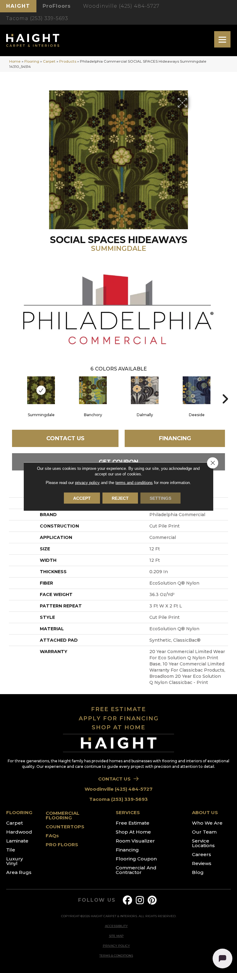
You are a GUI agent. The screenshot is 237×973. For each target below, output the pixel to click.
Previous (12, 390)
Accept (82, 498)
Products (67, 61)
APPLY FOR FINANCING (119, 718)
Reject (120, 498)
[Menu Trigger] (222, 39)
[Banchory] (93, 390)
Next (225, 390)
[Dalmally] (145, 390)
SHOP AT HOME (118, 727)
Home (15, 61)
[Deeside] (196, 390)
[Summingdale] (41, 390)
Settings (160, 498)
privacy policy (87, 482)
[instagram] (140, 900)
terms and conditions (134, 482)
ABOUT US (205, 812)
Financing (175, 438)
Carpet (49, 61)
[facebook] (128, 900)
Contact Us (65, 438)
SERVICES (128, 812)
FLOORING (19, 812)
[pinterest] (152, 900)
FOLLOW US (96, 900)
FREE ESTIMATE (118, 709)
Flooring (31, 61)
